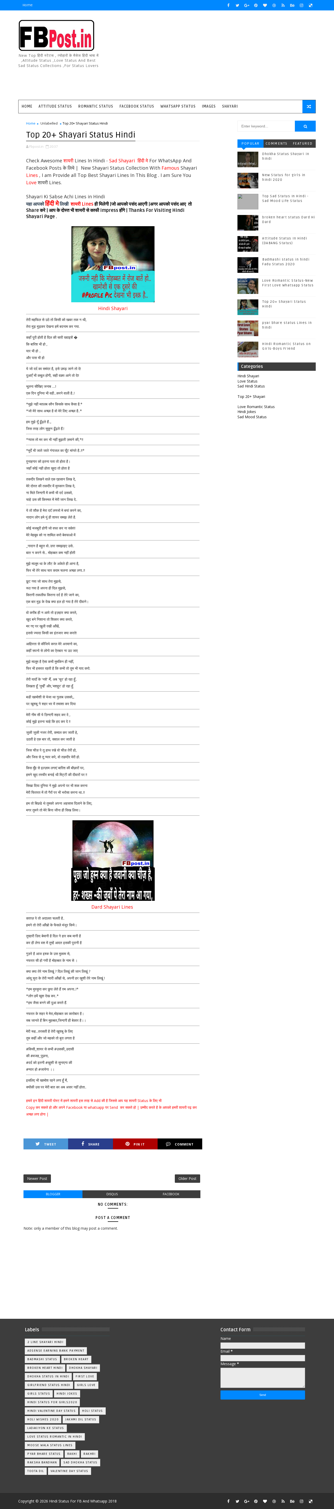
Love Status (247, 381)
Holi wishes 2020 (43, 1419)
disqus (112, 1194)
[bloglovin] (265, 5)
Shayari (230, 106)
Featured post (303, 144)
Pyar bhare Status (44, 1454)
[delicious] (310, 5)
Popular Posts (250, 144)
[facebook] (228, 5)
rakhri (90, 1454)
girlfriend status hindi (48, 1385)
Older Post (187, 1178)
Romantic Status (95, 106)
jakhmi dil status (81, 1419)
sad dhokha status (80, 1462)
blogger (53, 1194)
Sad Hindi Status (251, 386)
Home (27, 5)
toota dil (35, 1471)
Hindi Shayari (248, 375)
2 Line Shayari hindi (45, 1342)
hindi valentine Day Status (51, 1411)
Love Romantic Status (256, 406)
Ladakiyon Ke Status (45, 1428)
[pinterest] (256, 5)
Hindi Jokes (246, 411)
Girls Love (86, 1385)
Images (209, 106)
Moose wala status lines (50, 1445)
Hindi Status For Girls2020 (52, 1402)
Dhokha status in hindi (48, 1376)
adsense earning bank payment (55, 1351)
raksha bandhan (42, 1462)
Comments (277, 143)
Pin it (139, 1144)
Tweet (50, 1144)
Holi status (92, 1411)
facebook (171, 1194)
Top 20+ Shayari (251, 396)
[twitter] (237, 5)
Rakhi (72, 1454)
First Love (85, 1376)
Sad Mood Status (252, 416)
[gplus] (246, 5)
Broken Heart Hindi (45, 1368)
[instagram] (301, 5)
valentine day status (69, 1471)
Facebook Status (137, 106)
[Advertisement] (220, 55)
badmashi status (42, 1359)
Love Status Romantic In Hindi (54, 1437)
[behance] (292, 5)
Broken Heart (76, 1359)
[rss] (283, 5)
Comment (184, 1144)
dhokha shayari (83, 1368)
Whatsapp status (178, 106)
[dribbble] (274, 5)
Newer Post (37, 1178)
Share (94, 1144)
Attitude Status (55, 106)
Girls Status (38, 1394)
